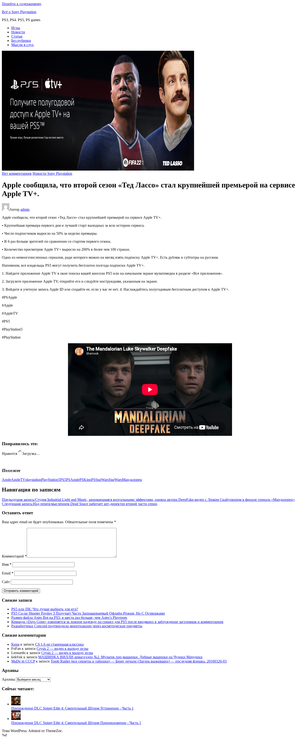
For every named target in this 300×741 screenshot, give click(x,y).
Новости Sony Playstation (52, 174)
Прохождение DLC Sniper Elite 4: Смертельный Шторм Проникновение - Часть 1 (76, 723)
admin (25, 209)
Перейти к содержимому (21, 4)
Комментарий (14, 556)
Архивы (8, 679)
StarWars (115, 480)
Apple (6, 480)
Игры (15, 28)
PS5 (63, 480)
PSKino (85, 480)
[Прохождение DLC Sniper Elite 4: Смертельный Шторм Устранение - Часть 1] (16, 704)
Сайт (6, 582)
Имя (6, 564)
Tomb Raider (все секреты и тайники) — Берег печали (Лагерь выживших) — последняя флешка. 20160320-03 (139, 661)
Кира (15, 644)
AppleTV (18, 480)
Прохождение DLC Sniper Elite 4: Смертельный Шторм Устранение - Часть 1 (72, 708)
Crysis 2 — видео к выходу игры (62, 649)
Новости (18, 32)
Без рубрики (21, 41)
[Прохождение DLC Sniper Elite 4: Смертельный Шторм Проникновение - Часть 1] (16, 719)
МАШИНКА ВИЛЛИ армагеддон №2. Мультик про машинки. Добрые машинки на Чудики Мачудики (120, 657)
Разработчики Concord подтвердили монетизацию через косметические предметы (76, 626)
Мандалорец (132, 480)
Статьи (16, 36)
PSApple (72, 480)
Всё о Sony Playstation (19, 12)
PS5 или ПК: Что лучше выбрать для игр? (44, 609)
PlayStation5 (50, 480)
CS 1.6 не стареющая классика (59, 644)
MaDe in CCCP (23, 661)
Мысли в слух (22, 45)
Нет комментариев (17, 174)
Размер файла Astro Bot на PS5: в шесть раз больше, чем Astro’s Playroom (69, 618)
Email (7, 573)
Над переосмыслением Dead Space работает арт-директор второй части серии (79, 504)
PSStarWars (100, 480)
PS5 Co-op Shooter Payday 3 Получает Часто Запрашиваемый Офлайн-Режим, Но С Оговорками (88, 613)
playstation (33, 480)
